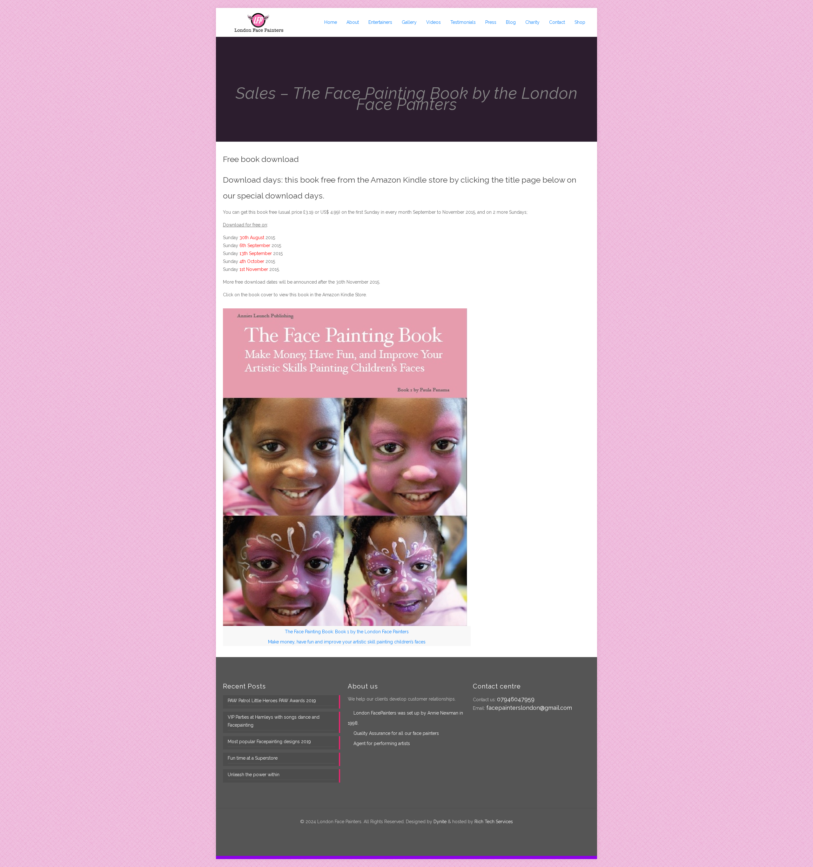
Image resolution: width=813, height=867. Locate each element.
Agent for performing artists (381, 743)
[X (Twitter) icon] (403, 833)
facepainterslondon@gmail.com (529, 707)
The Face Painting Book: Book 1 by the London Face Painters (347, 631)
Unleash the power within (253, 774)
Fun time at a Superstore (253, 758)
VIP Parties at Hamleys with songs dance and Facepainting (273, 721)
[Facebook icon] (396, 833)
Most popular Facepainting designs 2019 (269, 741)
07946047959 (515, 699)
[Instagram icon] (416, 833)
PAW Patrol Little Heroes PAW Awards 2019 (272, 700)
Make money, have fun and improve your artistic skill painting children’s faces (347, 641)
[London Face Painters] (258, 22)
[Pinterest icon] (409, 833)
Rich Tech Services (493, 821)
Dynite (440, 821)
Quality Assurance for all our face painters (396, 733)
